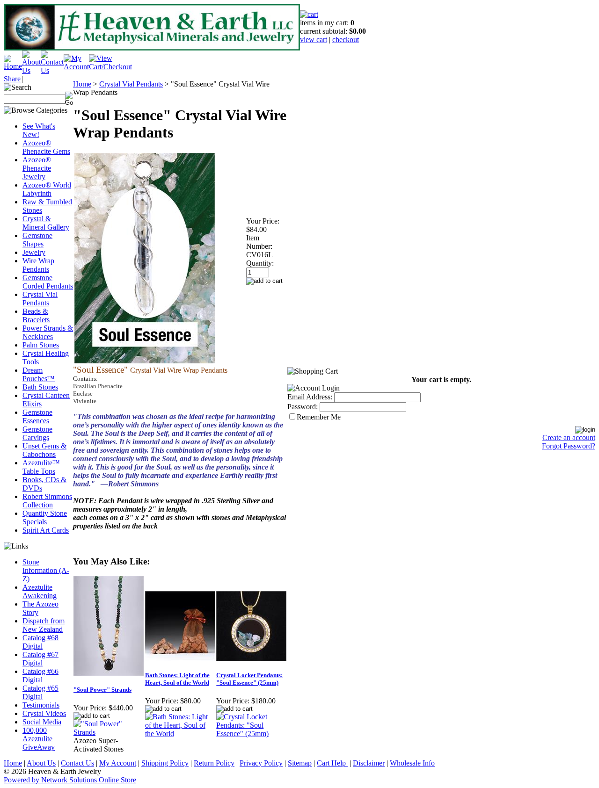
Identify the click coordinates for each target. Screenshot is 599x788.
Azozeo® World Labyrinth (46, 189)
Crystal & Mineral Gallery (45, 223)
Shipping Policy (165, 763)
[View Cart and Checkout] (110, 67)
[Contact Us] (52, 70)
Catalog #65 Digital (40, 692)
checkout (345, 39)
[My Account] (76, 67)
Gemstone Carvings (37, 433)
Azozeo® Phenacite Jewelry (36, 168)
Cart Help (332, 763)
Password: (302, 407)
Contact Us (77, 763)
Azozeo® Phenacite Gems (46, 147)
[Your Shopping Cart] (309, 14)
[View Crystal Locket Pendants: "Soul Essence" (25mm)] (251, 733)
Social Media (41, 722)
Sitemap (300, 763)
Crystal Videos (44, 713)
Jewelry (33, 252)
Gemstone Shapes (37, 239)
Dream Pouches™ (38, 374)
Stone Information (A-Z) (45, 570)
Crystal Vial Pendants (40, 298)
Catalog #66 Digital (40, 675)
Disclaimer (369, 763)
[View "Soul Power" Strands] (108, 732)
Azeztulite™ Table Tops (41, 467)
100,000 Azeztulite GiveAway (38, 738)
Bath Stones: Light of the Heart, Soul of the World (177, 679)
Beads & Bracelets (36, 315)
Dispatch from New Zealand (43, 625)
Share (12, 79)
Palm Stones (40, 345)
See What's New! (38, 130)
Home (82, 84)
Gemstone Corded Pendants (47, 282)
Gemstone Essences (37, 416)
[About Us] (31, 70)
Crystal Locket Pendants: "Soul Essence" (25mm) (249, 679)
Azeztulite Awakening (39, 591)
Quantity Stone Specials (44, 517)
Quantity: (260, 263)
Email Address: (309, 397)
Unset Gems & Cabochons (44, 450)
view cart (313, 39)
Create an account (568, 437)
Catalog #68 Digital (40, 642)
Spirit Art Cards (45, 530)
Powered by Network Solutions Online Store (70, 780)
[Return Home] (13, 66)
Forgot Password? (568, 446)
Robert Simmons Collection (47, 500)
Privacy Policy (261, 763)
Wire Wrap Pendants (38, 265)
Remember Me (319, 417)
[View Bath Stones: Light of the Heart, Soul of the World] (180, 733)
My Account (117, 763)
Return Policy (214, 763)
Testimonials (40, 705)
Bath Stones (40, 387)
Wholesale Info (412, 763)
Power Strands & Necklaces (47, 332)
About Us (41, 763)
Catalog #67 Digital (40, 659)
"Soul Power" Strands (102, 689)
